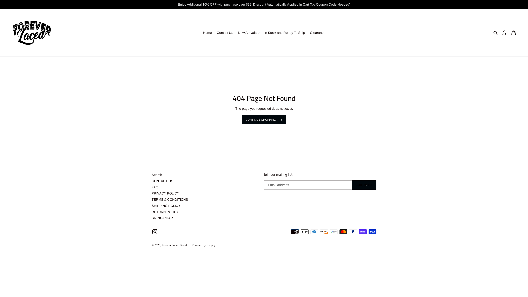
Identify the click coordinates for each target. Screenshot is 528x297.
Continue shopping (261, 119)
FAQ (155, 187)
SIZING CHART (163, 218)
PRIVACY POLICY (165, 193)
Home (207, 32)
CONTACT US (162, 181)
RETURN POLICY (165, 212)
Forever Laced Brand (174, 245)
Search (157, 175)
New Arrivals (247, 32)
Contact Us (225, 32)
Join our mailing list (278, 174)
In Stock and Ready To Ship (284, 32)
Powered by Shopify (204, 245)
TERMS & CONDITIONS (170, 199)
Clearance (317, 32)
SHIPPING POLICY (166, 205)
